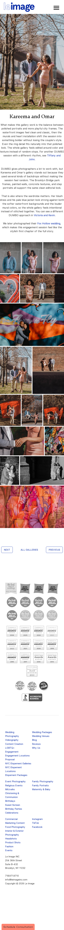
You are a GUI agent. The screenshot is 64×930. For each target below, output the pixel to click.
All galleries (29, 549)
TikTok (35, 823)
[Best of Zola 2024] (20, 685)
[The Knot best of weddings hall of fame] (11, 588)
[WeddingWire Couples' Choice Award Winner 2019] (52, 644)
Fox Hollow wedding (48, 223)
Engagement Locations (17, 755)
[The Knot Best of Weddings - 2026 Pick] (25, 588)
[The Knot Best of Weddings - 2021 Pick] (38, 602)
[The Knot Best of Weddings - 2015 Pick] (38, 615)
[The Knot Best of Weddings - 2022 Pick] (25, 602)
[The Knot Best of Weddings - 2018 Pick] (25, 615)
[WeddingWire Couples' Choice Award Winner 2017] (25, 657)
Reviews (36, 744)
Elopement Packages (16, 775)
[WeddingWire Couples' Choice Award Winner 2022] (12, 644)
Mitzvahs (10, 789)
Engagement (11, 751)
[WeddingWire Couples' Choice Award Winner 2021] (25, 644)
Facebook (37, 827)
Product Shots (13, 842)
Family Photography (42, 781)
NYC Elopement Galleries (18, 763)
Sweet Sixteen (12, 805)
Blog (34, 740)
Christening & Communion (12, 795)
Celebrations (11, 812)
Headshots (11, 838)
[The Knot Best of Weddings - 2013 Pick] (52, 615)
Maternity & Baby (41, 789)
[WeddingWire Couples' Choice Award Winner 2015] (52, 657)
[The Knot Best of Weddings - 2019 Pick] (12, 615)
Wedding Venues (40, 736)
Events (8, 850)
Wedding (9, 732)
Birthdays (10, 801)
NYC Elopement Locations (13, 769)
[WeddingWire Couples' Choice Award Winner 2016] (38, 657)
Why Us (36, 748)
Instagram (37, 819)
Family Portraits (40, 785)
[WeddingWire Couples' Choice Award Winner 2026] (12, 631)
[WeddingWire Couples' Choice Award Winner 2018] (12, 657)
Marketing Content (15, 823)
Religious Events (14, 785)
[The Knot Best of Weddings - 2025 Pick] (39, 588)
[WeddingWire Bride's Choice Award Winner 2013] (32, 671)
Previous (54, 549)
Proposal (10, 759)
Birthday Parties (13, 809)
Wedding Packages (42, 732)
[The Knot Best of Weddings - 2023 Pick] (12, 602)
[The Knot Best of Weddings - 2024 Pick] (53, 588)
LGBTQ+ (9, 748)
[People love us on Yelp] (44, 686)
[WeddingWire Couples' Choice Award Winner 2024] (38, 631)
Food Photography (15, 827)
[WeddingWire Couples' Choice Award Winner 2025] (25, 631)
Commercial (11, 819)
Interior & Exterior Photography (14, 833)
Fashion (9, 846)
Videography (11, 740)
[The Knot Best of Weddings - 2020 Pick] (52, 602)
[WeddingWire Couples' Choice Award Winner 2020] (38, 644)
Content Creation (14, 744)
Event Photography (15, 781)
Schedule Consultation (18, 927)
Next (7, 549)
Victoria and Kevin (44, 215)
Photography (12, 736)
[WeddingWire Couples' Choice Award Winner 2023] (52, 631)
